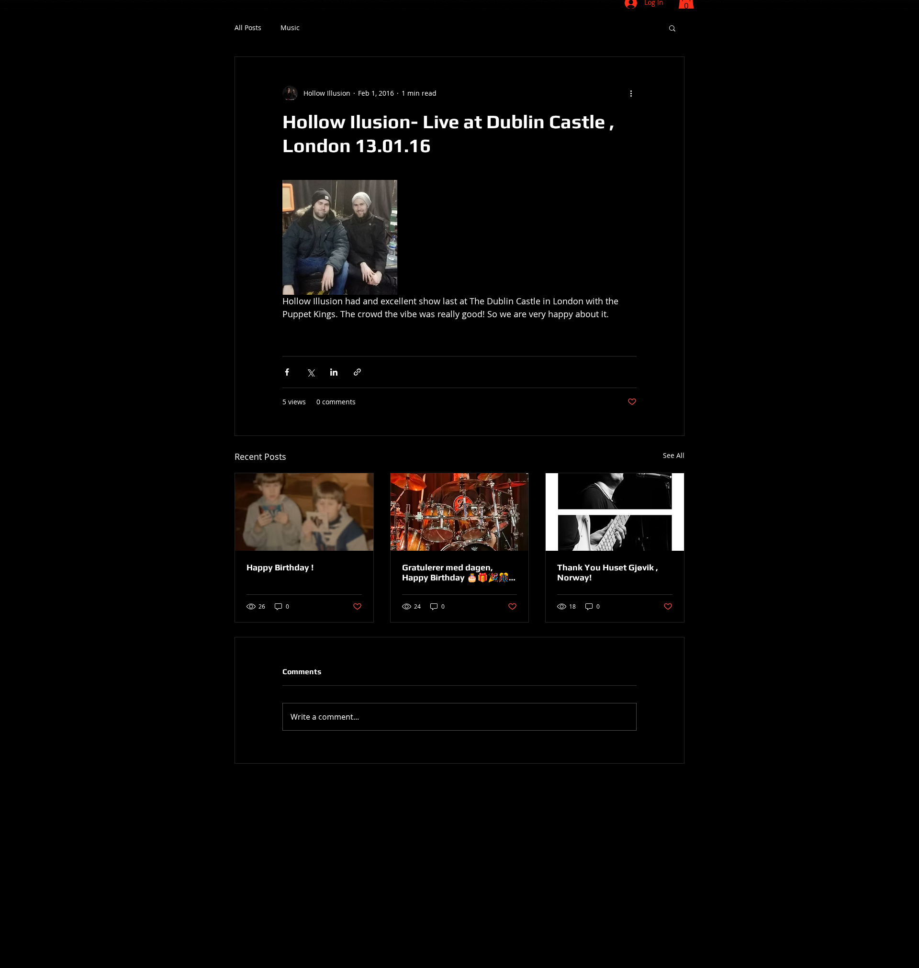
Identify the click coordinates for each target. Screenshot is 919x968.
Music (290, 27)
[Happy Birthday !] (304, 512)
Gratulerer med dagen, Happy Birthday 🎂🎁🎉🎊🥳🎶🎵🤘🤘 (455, 572)
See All (673, 455)
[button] (672, 28)
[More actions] (631, 93)
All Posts (248, 27)
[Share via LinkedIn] (333, 372)
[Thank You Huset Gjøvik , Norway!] (615, 512)
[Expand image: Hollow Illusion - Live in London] (339, 237)
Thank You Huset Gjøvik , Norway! (607, 572)
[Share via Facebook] (286, 372)
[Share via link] (357, 372)
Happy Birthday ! (280, 567)
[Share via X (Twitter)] (310, 372)
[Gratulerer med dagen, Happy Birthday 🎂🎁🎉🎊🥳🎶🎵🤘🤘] (460, 512)
